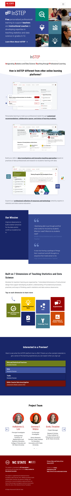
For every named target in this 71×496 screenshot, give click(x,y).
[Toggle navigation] (63, 4)
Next (64, 429)
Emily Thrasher (53, 426)
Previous (7, 429)
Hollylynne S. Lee (18, 427)
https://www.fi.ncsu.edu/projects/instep (57, 471)
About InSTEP (50, 463)
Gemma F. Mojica (35, 427)
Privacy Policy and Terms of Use (55, 461)
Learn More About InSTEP (15, 42)
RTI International (24, 467)
